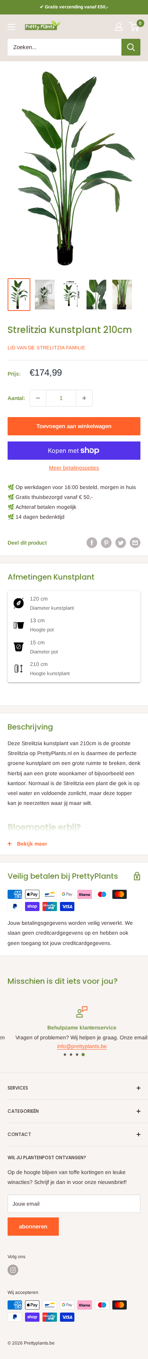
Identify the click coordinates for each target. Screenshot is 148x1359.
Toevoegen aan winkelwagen (74, 426)
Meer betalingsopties (74, 468)
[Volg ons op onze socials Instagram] (13, 1270)
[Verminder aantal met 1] (38, 398)
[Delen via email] (135, 542)
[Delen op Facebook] (92, 542)
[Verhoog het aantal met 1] (84, 398)
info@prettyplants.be (74, 1046)
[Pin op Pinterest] (106, 542)
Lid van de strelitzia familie (46, 348)
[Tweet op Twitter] (120, 542)
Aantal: (16, 398)
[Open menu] (11, 27)
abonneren (33, 1226)
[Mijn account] (119, 26)
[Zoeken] (130, 47)
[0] (134, 26)
